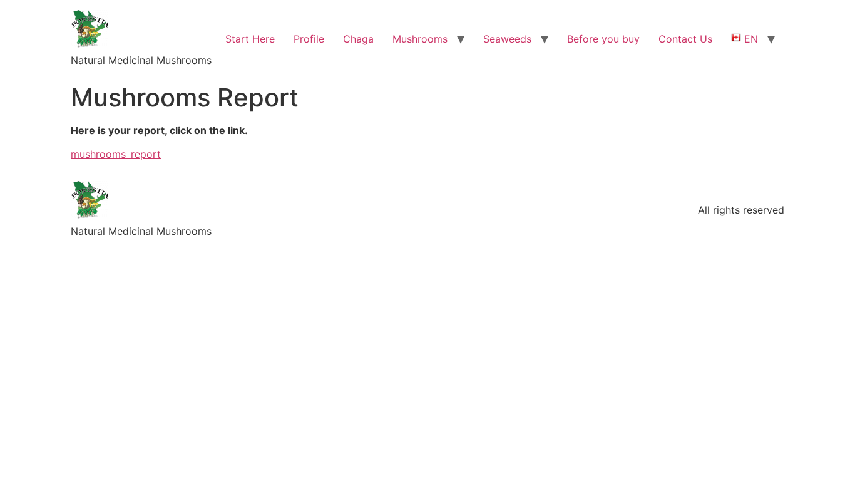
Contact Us (685, 39)
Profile (309, 39)
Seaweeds (507, 39)
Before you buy (603, 39)
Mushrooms (420, 39)
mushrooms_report (116, 154)
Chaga (358, 39)
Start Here (250, 39)
